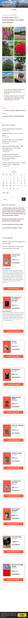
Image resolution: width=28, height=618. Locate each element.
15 (10, 183)
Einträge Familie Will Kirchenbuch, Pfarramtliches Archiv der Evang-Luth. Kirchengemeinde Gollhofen (11, 156)
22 (10, 185)
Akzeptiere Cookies (22, 615)
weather (6, 93)
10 (17, 180)
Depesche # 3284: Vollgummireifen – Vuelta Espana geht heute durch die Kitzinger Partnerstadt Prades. (12, 148)
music (6, 90)
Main (12, 97)
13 (3, 183)
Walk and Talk (17, 92)
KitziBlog (7, 2)
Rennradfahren (9, 99)
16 (14, 183)
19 (24, 183)
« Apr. (3, 192)
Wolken (16, 99)
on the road (17, 90)
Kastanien (22, 95)
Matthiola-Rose (19, 97)
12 (24, 180)
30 (14, 188)
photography (8, 92)
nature (10, 90)
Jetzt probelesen (16, 262)
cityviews (7, 89)
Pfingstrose (17, 98)
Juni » (7, 192)
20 (3, 185)
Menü (14, 9)
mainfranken (21, 89)
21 (6, 185)
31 (17, 188)
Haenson (13, 15)
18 (21, 183)
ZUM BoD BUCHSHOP (13, 288)
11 (21, 180)
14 (6, 183)
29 (10, 188)
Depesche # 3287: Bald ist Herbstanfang (12, 129)
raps (22, 98)
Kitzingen (14, 89)
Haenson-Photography (11, 95)
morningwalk (8, 98)
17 (17, 183)
